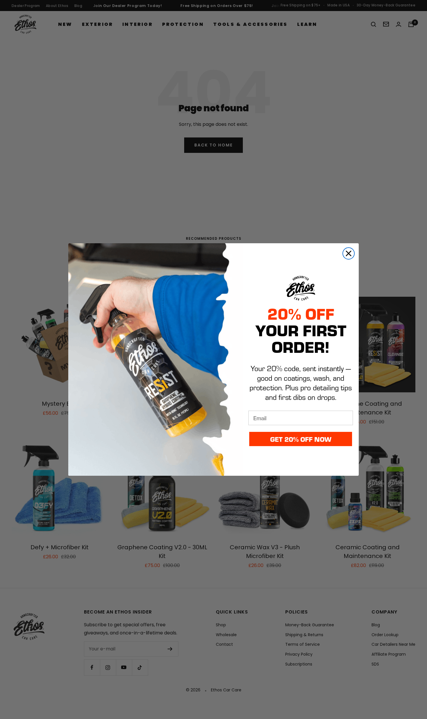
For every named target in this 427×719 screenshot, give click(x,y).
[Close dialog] (348, 253)
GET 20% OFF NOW (300, 438)
